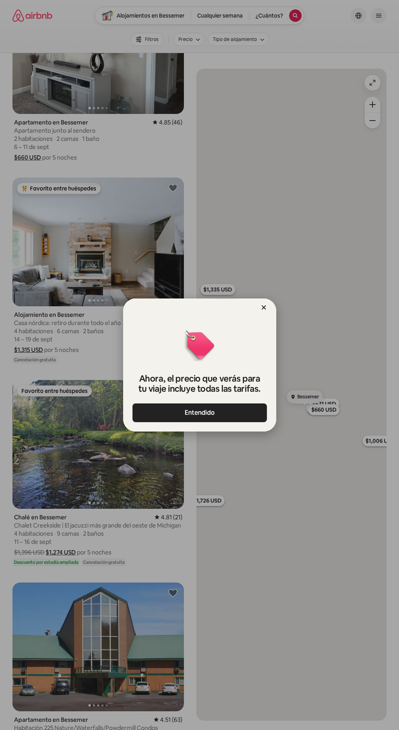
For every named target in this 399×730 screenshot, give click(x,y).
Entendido (200, 413)
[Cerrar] (264, 307)
